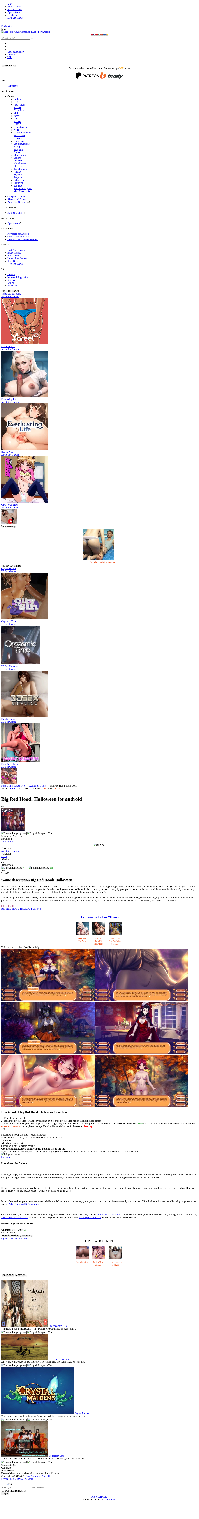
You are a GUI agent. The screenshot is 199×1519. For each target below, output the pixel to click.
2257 (13, 1479)
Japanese (18, 160)
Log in (5, 1494)
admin (12, 788)
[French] (94, 34)
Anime (17, 152)
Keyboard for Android (18, 233)
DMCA (20, 1479)
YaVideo (29, 1479)
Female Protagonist (23, 188)
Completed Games (16, 196)
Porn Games (13, 255)
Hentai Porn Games (17, 258)
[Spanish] (107, 34)
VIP (9, 57)
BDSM (17, 107)
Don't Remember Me (15, 1490)
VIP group (12, 85)
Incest (16, 116)
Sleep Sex (18, 166)
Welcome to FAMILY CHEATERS (99, 941)
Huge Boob (19, 141)
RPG (16, 118)
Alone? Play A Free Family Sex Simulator (99, 562)
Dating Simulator (22, 132)
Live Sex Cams (15, 17)
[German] (97, 34)
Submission (19, 180)
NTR (16, 129)
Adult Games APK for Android (24, 1204)
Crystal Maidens (82, 1413)
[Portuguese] (102, 34)
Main (10, 3)
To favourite (7, 841)
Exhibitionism (20, 127)
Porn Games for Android (13, 785)
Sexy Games (13, 261)
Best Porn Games (16, 250)
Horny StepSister (82, 1262)
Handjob (18, 146)
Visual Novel (20, 163)
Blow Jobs (19, 110)
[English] (92, 34)
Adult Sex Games (16, 202)
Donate (11, 54)
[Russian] (104, 34)
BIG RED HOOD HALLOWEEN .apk (21, 908)
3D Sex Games (14, 9)
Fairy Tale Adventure (59, 1359)
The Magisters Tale (58, 1326)
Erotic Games (14, 252)
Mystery (18, 174)
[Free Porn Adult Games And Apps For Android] (25, 31)
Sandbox (18, 185)
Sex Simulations (22, 143)
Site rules (11, 282)
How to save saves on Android (22, 239)
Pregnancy (19, 177)
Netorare (18, 138)
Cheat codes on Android (19, 236)
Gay (16, 102)
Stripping (18, 149)
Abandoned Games (16, 199)
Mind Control (20, 155)
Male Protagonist (22, 191)
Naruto (17, 121)
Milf (16, 113)
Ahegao (17, 171)
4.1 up (4, 856)
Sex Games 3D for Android (14, 1217)
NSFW (17, 124)
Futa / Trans (19, 104)
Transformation (21, 169)
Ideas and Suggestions (18, 277)
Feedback (12, 15)
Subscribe (6, 1157)
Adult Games (14, 6)
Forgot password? (99, 1496)
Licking (17, 157)
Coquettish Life (56, 1455)
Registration (7, 26)
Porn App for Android (90, 1217)
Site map (11, 280)
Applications (13, 12)
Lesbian (17, 99)
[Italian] (99, 34)
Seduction (18, 183)
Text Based (19, 135)
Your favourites (15, 51)
